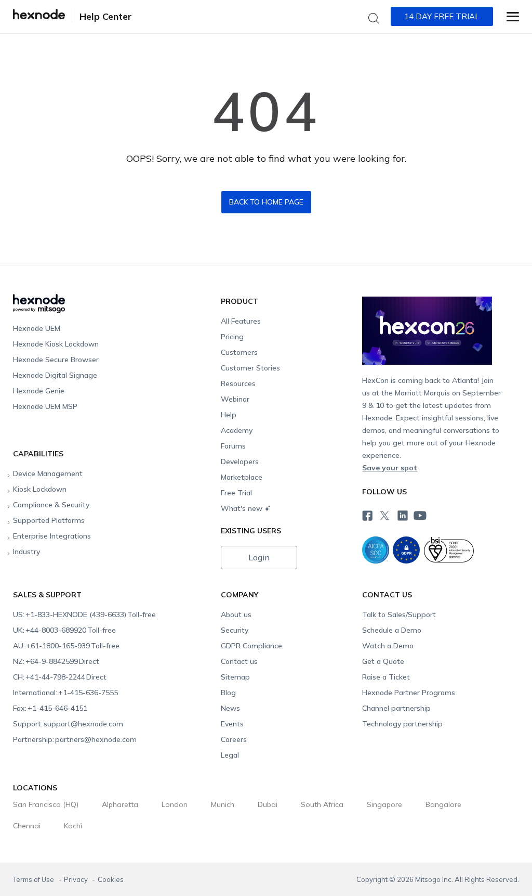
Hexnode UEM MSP (45, 406)
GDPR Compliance (251, 645)
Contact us (239, 661)
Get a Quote (383, 661)
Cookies (111, 879)
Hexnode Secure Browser (56, 359)
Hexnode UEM (36, 328)
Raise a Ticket (386, 677)
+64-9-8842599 (56, 661)
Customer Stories (250, 368)
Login (259, 557)
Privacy (76, 879)
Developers (240, 461)
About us (236, 614)
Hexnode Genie (38, 390)
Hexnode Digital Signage (55, 375)
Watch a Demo (388, 645)
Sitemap (235, 677)
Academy (236, 430)
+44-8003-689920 (64, 630)
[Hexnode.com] (39, 17)
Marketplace (241, 477)
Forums (233, 446)
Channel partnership (396, 708)
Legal (230, 755)
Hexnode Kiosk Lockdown (56, 344)
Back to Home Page (266, 202)
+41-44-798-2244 (60, 677)
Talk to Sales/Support (399, 614)
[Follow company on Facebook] (367, 513)
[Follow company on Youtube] (420, 514)
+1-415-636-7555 (65, 692)
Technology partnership (402, 723)
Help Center (105, 16)
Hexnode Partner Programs (408, 692)
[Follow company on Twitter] (384, 513)
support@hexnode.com (68, 723)
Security (234, 630)
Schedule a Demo (391, 630)
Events (232, 723)
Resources (238, 383)
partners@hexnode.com (75, 739)
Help (228, 414)
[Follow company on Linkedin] (402, 513)
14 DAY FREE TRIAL (442, 16)
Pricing (232, 336)
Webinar (235, 399)
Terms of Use (34, 879)
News (230, 708)
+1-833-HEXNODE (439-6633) (84, 614)
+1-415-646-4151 (50, 708)
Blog (228, 692)
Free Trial (236, 492)
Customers (239, 352)
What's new (241, 508)
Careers (234, 739)
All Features (241, 321)
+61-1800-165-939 (66, 645)
